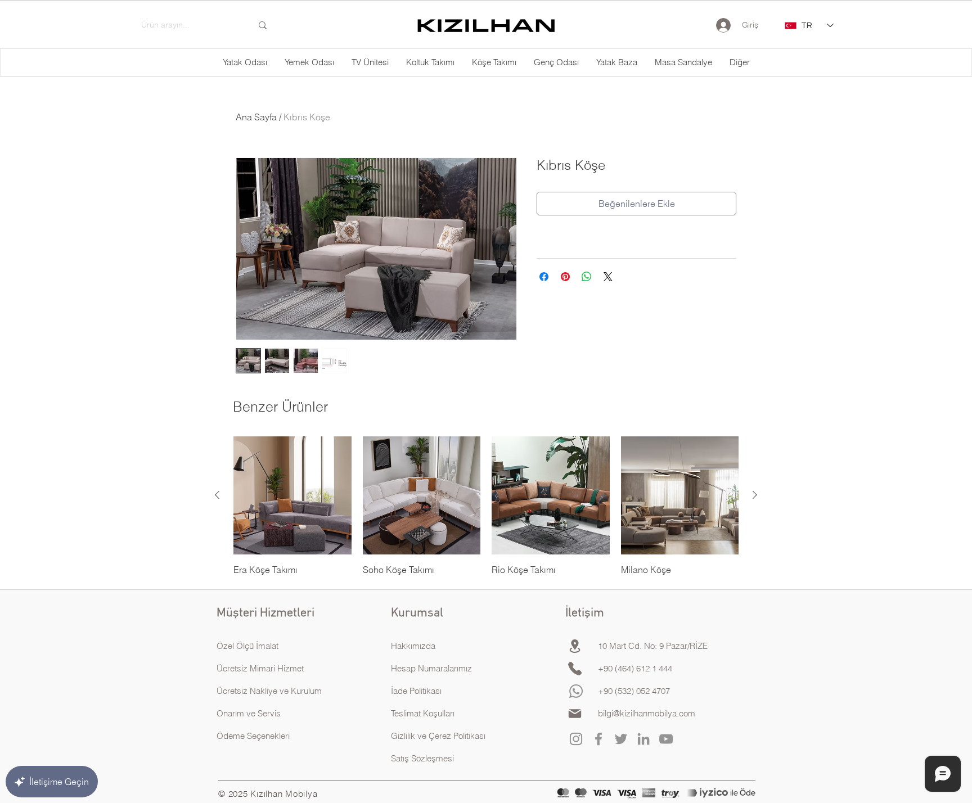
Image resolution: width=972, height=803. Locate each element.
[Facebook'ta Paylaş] (544, 276)
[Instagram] (576, 738)
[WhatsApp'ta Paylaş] (586, 276)
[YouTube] (666, 738)
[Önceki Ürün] (217, 495)
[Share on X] (608, 276)
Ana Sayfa (256, 117)
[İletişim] (575, 668)
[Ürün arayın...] (262, 25)
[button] (739, 62)
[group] (486, 506)
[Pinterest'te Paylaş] (565, 276)
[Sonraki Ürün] (755, 495)
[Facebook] (598, 738)
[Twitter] (621, 738)
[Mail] (575, 713)
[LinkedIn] (643, 738)
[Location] (574, 646)
